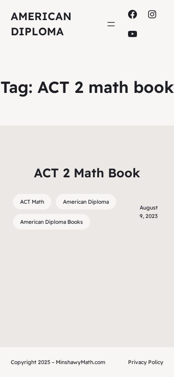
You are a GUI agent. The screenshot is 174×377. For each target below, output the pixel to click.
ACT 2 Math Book (87, 172)
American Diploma (86, 201)
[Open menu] (111, 24)
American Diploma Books (51, 221)
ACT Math (32, 201)
